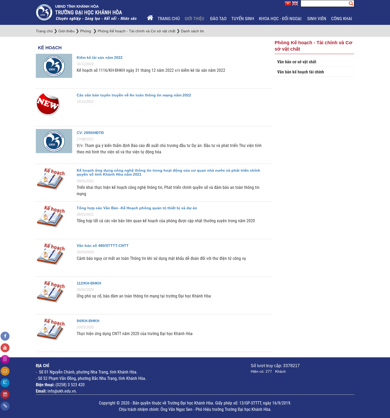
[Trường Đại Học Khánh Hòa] (87, 12)
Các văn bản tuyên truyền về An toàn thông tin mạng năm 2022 (134, 95)
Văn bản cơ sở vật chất (296, 61)
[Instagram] (5, 359)
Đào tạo (218, 18)
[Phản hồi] (5, 371)
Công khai (342, 18)
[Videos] (5, 347)
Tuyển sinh (242, 18)
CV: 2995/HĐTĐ (90, 133)
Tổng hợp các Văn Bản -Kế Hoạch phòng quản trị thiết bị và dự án (137, 208)
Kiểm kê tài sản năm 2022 (100, 57)
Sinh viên (316, 18)
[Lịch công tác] (5, 394)
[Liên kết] (5, 406)
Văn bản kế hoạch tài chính (300, 71)
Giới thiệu (195, 18)
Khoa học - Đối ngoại (280, 18)
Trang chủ (169, 18)
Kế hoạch (50, 47)
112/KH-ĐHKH (89, 283)
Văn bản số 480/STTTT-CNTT (103, 245)
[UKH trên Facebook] (5, 336)
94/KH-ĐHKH (88, 321)
